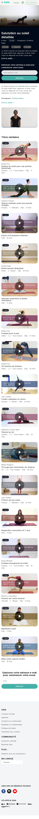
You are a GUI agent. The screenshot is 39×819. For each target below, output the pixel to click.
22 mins (27, 402)
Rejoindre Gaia (6, 744)
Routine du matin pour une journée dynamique (16, 167)
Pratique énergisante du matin (14, 563)
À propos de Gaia (8, 714)
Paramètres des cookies (10, 732)
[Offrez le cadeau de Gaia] (23, 3)
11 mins (27, 601)
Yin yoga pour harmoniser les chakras (18, 467)
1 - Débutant (14, 208)
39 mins (26, 271)
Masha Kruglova (7, 465)
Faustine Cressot (7, 201)
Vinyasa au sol (7, 432)
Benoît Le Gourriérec (9, 596)
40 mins (30, 470)
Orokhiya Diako (17, 98)
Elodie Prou (5, 164)
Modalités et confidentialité (11, 725)
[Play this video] (19, 151)
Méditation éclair (8, 629)
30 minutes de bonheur (11, 366)
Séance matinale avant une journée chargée (16, 204)
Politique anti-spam (8, 728)
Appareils (4, 717)
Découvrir (19, 78)
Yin (2, 470)
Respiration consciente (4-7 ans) (15, 530)
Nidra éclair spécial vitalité (13, 659)
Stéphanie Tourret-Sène (10, 430)
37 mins (32, 336)
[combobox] (12, 762)
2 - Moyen (12, 271)
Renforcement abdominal (12, 268)
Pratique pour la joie (10, 333)
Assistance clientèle (8, 741)
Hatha (3, 271)
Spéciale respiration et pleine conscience (14, 299)
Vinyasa (4, 170)
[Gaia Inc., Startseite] (7, 2)
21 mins (28, 208)
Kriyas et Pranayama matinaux (14, 235)
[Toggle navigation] (2, 2)
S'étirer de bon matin (10, 500)
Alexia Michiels (6, 561)
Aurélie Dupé (6, 266)
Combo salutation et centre (13, 399)
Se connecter (31, 2)
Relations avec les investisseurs (13, 754)
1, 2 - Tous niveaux (16, 170)
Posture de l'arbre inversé (13, 598)
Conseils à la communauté (11, 721)
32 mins (32, 369)
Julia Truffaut (6, 397)
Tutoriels (4, 601)
